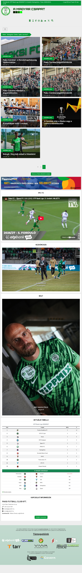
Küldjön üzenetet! (41, 525)
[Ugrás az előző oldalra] (37, 167)
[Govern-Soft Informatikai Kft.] (48, 565)
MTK (20, 493)
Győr (20, 487)
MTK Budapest (42, 448)
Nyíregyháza (35, 2)
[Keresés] (52, 21)
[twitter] (49, 21)
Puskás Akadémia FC (42, 438)
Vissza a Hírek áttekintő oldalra (41, 174)
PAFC (41, 490)
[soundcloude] (45, 21)
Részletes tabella (7, 500)
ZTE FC (42, 471)
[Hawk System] (32, 565)
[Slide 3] (44, 297)
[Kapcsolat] (33, 21)
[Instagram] (38, 21)
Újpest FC (42, 451)
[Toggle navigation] (5, 29)
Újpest (41, 496)
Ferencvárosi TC (42, 467)
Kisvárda (19, 484)
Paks (41, 2)
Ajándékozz (41, 291)
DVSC (42, 464)
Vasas (42, 444)
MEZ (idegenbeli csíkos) (41, 415)
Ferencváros (18, 481)
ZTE (41, 487)
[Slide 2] (41, 297)
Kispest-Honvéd (42, 474)
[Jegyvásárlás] (30, 21)
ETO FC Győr (42, 441)
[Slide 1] (38, 297)
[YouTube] (41, 21)
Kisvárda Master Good (42, 461)
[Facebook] (36, 21)
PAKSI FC (42, 454)
